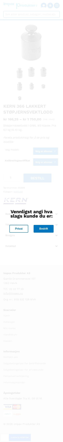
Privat (19, 228)
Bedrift (43, 228)
